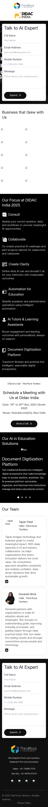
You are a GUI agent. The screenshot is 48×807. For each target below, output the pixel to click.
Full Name (10, 36)
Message (9, 71)
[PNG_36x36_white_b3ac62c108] (28, 782)
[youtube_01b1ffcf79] (35, 782)
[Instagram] (20, 782)
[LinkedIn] (13, 782)
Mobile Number (13, 60)
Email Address (12, 48)
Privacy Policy (24, 803)
